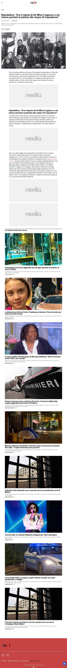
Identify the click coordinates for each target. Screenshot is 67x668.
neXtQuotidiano (5, 20)
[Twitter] (7, 654)
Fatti (2, 10)
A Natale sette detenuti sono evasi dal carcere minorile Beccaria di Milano (32, 491)
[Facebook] (2, 654)
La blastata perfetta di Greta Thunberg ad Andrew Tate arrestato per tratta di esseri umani (33, 313)
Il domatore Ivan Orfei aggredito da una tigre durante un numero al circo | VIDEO (32, 268)
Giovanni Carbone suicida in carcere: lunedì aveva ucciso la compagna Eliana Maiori (29, 623)
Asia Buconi (8, 274)
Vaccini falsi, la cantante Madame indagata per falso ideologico (31, 535)
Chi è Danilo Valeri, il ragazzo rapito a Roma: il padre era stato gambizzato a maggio (30, 578)
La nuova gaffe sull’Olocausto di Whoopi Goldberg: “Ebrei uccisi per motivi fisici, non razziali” (33, 357)
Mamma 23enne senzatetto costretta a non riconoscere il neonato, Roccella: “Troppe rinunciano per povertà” (32, 446)
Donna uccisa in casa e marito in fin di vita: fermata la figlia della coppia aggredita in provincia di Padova (31, 402)
